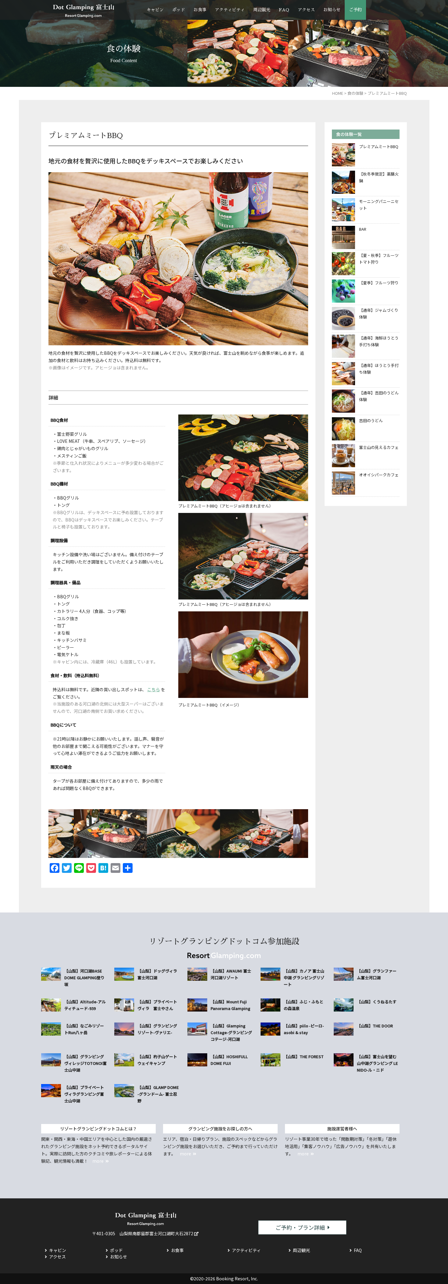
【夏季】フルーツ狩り (379, 283)
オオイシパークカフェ (379, 475)
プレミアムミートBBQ (378, 146)
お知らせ (331, 10)
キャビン (155, 10)
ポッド (178, 10)
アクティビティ (230, 10)
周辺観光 (261, 10)
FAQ (284, 10)
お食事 (200, 10)
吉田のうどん (371, 420)
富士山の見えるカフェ (379, 447)
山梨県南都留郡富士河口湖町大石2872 (156, 1233)
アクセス (306, 10)
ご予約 (355, 10)
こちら (153, 689)
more (98, 1161)
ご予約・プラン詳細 (300, 1227)
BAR (362, 229)
